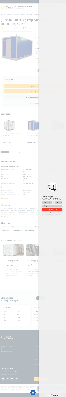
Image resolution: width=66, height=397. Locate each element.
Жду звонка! (52, 209)
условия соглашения (50, 215)
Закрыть (61, 2)
